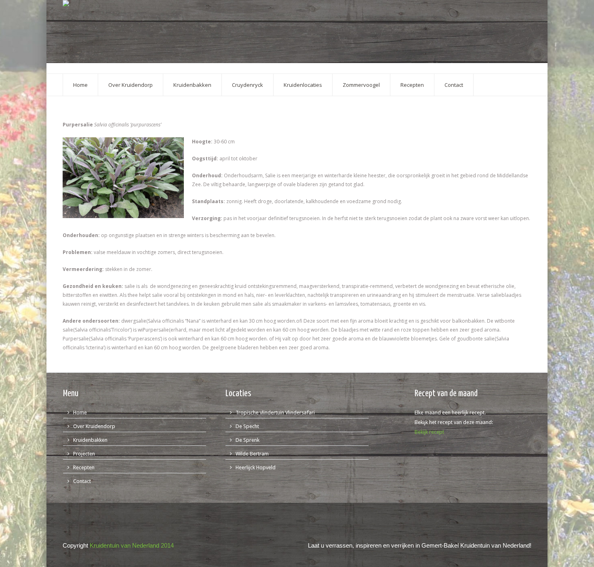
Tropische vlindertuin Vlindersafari (275, 413)
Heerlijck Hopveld (256, 467)
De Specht (247, 426)
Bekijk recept (429, 432)
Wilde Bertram (252, 454)
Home (80, 413)
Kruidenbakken (90, 440)
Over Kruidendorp (94, 426)
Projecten (84, 454)
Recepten (84, 467)
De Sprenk (247, 440)
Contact (82, 481)
